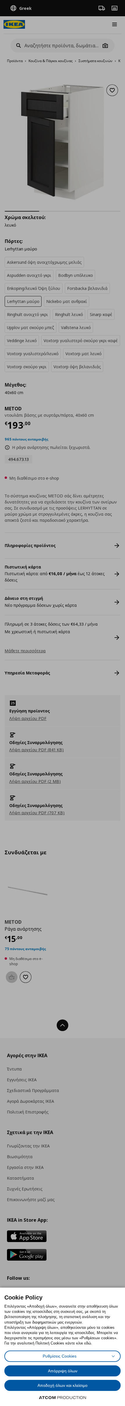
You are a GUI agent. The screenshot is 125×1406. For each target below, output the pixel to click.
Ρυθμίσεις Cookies (59, 1356)
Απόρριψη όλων (62, 1371)
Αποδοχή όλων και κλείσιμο (63, 1385)
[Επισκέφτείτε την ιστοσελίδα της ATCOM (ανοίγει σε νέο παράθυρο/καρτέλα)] (62, 1398)
